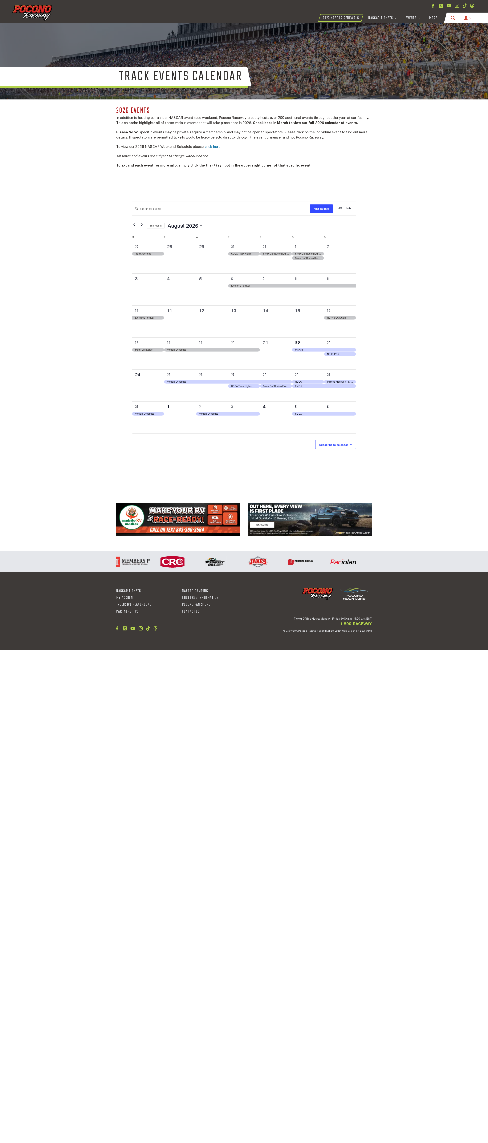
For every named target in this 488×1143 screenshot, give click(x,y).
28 (265, 375)
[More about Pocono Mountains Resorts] (354, 593)
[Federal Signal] (278, 562)
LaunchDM (366, 631)
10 (136, 311)
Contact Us (191, 611)
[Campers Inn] (178, 519)
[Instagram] (457, 5)
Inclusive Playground (134, 604)
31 (264, 247)
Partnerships (127, 611)
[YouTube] (449, 5)
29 (297, 375)
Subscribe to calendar (333, 445)
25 (169, 375)
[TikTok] (465, 5)
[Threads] (472, 5)
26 (201, 375)
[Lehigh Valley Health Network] (363, 562)
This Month (156, 225)
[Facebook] (433, 5)
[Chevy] (310, 519)
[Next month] (141, 224)
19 (200, 343)
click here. (213, 147)
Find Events (321, 209)
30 (233, 247)
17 (136, 343)
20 (233, 343)
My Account (125, 597)
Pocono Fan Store (196, 604)
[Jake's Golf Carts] (235, 562)
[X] (441, 5)
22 (297, 343)
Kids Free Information (200, 597)
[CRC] (149, 562)
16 (328, 311)
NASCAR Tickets (128, 591)
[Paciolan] (320, 562)
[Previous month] (134, 224)
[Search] (453, 18)
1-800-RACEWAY (356, 624)
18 (168, 343)
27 (137, 247)
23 (329, 343)
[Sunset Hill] (192, 562)
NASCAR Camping (195, 591)
